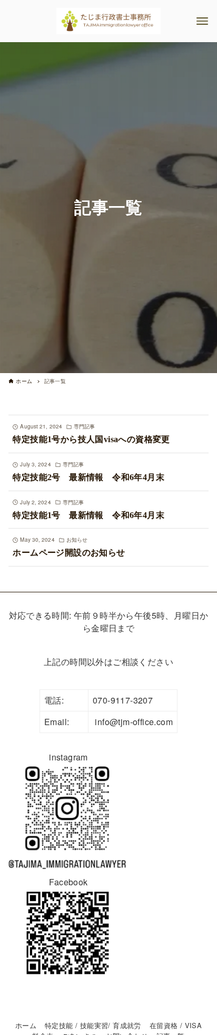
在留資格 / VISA (176, 1025)
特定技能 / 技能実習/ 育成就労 (93, 1025)
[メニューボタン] (202, 21)
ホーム (25, 1025)
